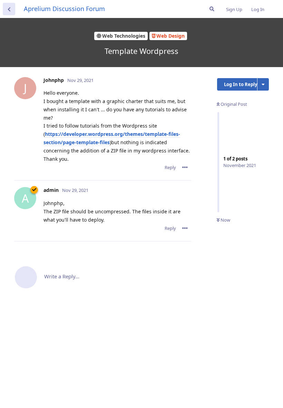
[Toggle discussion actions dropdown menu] (263, 84)
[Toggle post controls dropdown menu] (185, 167)
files (105, 142)
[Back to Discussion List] (9, 9)
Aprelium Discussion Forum (64, 8)
